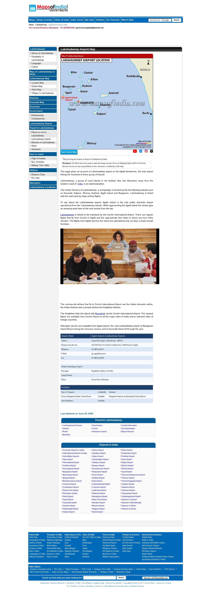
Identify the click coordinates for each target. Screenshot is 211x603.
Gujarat (68, 540)
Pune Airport (127, 459)
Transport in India (54, 535)
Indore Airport (97, 450)
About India (34, 535)
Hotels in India (108, 537)
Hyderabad (87, 543)
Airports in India (108, 444)
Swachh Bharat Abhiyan (152, 548)
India (80, 184)
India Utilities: (35, 567)
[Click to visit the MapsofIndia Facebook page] (140, 152)
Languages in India (37, 554)
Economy (35, 106)
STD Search (169, 569)
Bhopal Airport (69, 478)
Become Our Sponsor (114, 583)
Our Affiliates (87, 583)
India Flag (33, 537)
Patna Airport (127, 450)
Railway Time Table (40, 165)
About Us (160, 583)
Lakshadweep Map (39, 78)
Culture (35, 67)
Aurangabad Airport (71, 469)
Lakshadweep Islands (41, 139)
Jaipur (85, 548)
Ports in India (52, 557)
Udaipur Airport (128, 484)
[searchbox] (159, 20)
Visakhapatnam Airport (131, 496)
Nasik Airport (97, 512)
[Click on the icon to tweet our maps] (151, 152)
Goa (66, 543)
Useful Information (129, 425)
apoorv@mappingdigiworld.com (90, 28)
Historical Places (109, 543)
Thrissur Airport (128, 478)
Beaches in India (109, 554)
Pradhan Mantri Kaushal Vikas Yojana (158, 557)
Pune (84, 545)
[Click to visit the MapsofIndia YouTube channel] (135, 152)
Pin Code (58, 569)
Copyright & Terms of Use (133, 583)
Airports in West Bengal (131, 503)
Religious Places (109, 548)
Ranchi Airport (127, 465)
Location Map (38, 83)
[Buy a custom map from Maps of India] (68, 154)
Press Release (109, 586)
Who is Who (34, 551)
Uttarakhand (70, 554)
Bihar (67, 557)
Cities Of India (88, 535)
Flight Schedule (38, 158)
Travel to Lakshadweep (42, 128)
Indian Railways (53, 543)
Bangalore (100, 313)
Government (36, 111)
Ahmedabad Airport (71, 462)
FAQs (78, 583)
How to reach (37, 154)
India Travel (77, 20)
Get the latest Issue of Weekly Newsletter (129, 586)
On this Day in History (131, 543)
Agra (84, 540)
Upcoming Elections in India (153, 559)
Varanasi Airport (128, 490)
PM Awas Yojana (149, 551)
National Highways (55, 540)
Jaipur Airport (97, 456)
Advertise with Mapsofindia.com (156, 578)
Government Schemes (152, 535)
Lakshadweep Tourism (72, 425)
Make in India (147, 540)
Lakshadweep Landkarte (43, 187)
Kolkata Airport (98, 478)
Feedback (74, 586)
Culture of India (35, 548)
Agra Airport (68, 459)
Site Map (90, 586)
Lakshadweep (41, 25)
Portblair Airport (128, 456)
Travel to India (108, 535)
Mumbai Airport (98, 503)
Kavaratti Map (37, 102)
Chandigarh (87, 551)
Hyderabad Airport (70, 509)
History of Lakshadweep (42, 53)
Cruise (95, 428)
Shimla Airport (127, 469)
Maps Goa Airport (99, 499)
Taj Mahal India (108, 545)
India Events (127, 545)
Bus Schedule (38, 162)
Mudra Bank (147, 554)
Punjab (68, 545)
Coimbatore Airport (71, 487)
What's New (127, 20)
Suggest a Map (99, 583)
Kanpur (85, 554)
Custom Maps (128, 537)
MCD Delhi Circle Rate (39, 572)
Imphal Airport (68, 512)
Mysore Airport (98, 506)
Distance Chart (38, 174)
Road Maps (141, 569)
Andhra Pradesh (71, 537)
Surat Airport (127, 472)
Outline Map (37, 86)
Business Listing (123, 572)
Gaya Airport (68, 499)
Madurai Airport (98, 493)
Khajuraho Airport (99, 472)
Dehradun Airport (70, 493)
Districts (34, 98)
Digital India (147, 537)
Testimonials (44, 583)
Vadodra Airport (128, 487)
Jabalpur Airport (99, 453)
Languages (36, 63)
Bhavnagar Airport (70, 475)
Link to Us (99, 586)
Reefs (34, 146)
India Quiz (126, 551)
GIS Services (127, 540)
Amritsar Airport (69, 465)
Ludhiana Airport (99, 490)
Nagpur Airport (98, 509)
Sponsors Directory (58, 583)
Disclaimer (70, 583)
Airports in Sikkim (129, 506)
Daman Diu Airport (70, 490)
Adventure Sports (99, 432)
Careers (82, 586)
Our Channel (112, 20)
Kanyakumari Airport (100, 469)
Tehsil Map (36, 89)
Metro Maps (52, 545)
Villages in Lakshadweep (43, 93)
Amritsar (85, 557)
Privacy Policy (150, 583)
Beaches (66, 435)
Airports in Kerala (129, 509)
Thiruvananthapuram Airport (133, 475)
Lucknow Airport (99, 487)
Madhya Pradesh (72, 551)
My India (89, 20)
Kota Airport (97, 481)
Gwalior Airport (69, 506)
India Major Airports (71, 456)
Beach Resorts (128, 432)
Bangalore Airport (70, 472)
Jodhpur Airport (98, 462)
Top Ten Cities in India (91, 537)
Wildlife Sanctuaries (110, 557)
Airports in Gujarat (129, 499)
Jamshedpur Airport (100, 459)
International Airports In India (75, 453)
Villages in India (106, 572)
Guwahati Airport (70, 503)
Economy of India (36, 545)
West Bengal (70, 548)
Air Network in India (55, 551)
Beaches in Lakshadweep (43, 142)
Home (31, 25)
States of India (44, 20)
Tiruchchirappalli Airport (131, 481)
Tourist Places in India (111, 540)
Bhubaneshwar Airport (72, 481)
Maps (32, 20)
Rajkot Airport (127, 462)
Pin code (35, 178)
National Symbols (36, 557)
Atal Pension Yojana (150, 545)
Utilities (100, 20)
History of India (35, 543)
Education (35, 183)
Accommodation (128, 428)
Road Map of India (54, 537)
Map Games (127, 548)
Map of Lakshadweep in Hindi (42, 72)
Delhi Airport (68, 496)
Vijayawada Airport (129, 493)
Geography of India (37, 540)
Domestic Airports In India (73, 450)
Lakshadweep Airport (41, 123)
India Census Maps (60, 572)
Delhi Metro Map (54, 548)
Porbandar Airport (129, 453)
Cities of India (61, 20)
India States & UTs (73, 535)
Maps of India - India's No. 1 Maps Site (32, 8)
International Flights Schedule (84, 572)
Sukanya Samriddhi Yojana (153, 543)
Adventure (36, 149)
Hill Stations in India (110, 551)
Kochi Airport (97, 475)
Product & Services (130, 535)
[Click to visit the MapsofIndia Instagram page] (146, 152)
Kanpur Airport (98, 465)
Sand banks (97, 425)
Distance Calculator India (40, 569)
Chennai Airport (69, 484)
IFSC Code (86, 569)
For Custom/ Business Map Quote (44, 28)
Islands (66, 428)
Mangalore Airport (99, 496)
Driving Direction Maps (123, 569)
